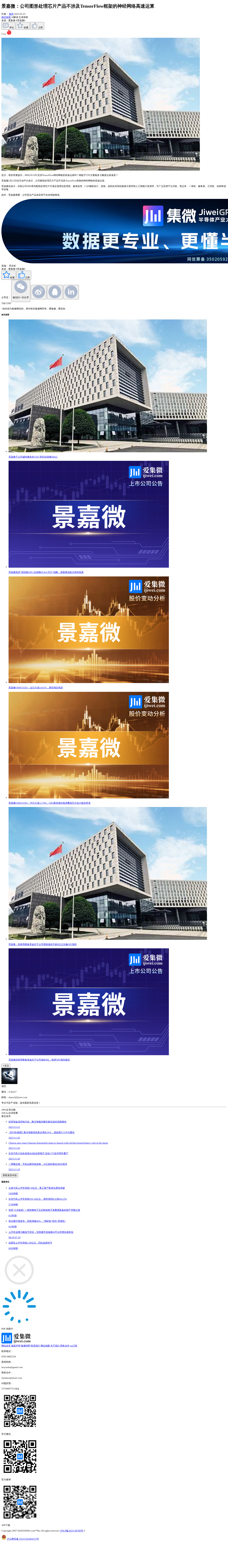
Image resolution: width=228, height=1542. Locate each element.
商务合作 (64, 1345)
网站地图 (45, 1345)
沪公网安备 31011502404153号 (23, 1539)
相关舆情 (6, 17)
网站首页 (6, 1345)
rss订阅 (73, 1345)
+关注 (6, 1065)
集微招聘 (25, 1345)
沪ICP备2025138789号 (71, 1530)
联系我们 (35, 1345)
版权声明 (15, 1345)
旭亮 (11, 14)
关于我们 (55, 1345)
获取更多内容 (10, 1175)
